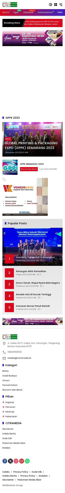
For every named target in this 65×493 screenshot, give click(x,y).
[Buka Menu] (55, 4)
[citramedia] (9, 4)
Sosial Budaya (9, 375)
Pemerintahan (10, 385)
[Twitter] (10, 461)
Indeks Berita (9, 433)
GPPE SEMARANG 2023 (32, 164)
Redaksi (6, 447)
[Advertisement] (32, 82)
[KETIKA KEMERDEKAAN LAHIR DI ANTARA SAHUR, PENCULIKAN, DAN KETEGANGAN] (59, 23)
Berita (8, 139)
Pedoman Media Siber (13, 443)
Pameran (10, 407)
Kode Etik (7, 438)
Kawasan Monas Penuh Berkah (33, 306)
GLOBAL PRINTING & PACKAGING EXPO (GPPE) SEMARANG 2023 (31, 145)
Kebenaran (11, 416)
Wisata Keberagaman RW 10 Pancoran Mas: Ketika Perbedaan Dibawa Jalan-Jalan (34, 23)
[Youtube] (21, 461)
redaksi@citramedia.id (19, 358)
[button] (50, 4)
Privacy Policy (20, 471)
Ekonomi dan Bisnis (29, 169)
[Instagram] (16, 461)
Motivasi (10, 411)
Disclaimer (7, 428)
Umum (6, 380)
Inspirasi (10, 402)
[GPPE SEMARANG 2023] (10, 167)
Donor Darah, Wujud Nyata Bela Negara (38, 282)
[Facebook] (4, 461)
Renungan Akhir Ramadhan (31, 271)
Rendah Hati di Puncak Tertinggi (33, 294)
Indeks (6, 471)
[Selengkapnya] (32, 336)
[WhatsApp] (27, 461)
